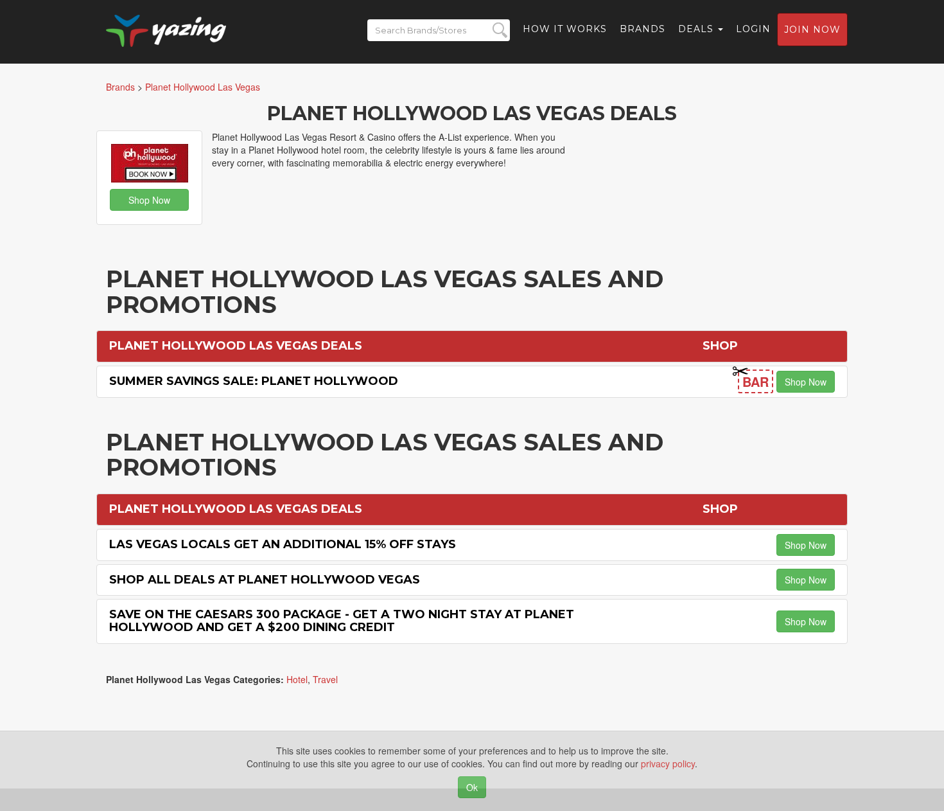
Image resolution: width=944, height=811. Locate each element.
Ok (472, 787)
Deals (697, 29)
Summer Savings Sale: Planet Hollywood (253, 381)
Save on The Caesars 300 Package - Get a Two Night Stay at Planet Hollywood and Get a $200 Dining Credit (341, 620)
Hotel (297, 679)
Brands (642, 29)
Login (753, 29)
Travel (325, 679)
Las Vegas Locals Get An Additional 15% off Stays (282, 544)
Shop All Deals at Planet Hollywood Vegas (264, 580)
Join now (812, 29)
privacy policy (668, 763)
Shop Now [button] (149, 199)
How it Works (565, 29)
